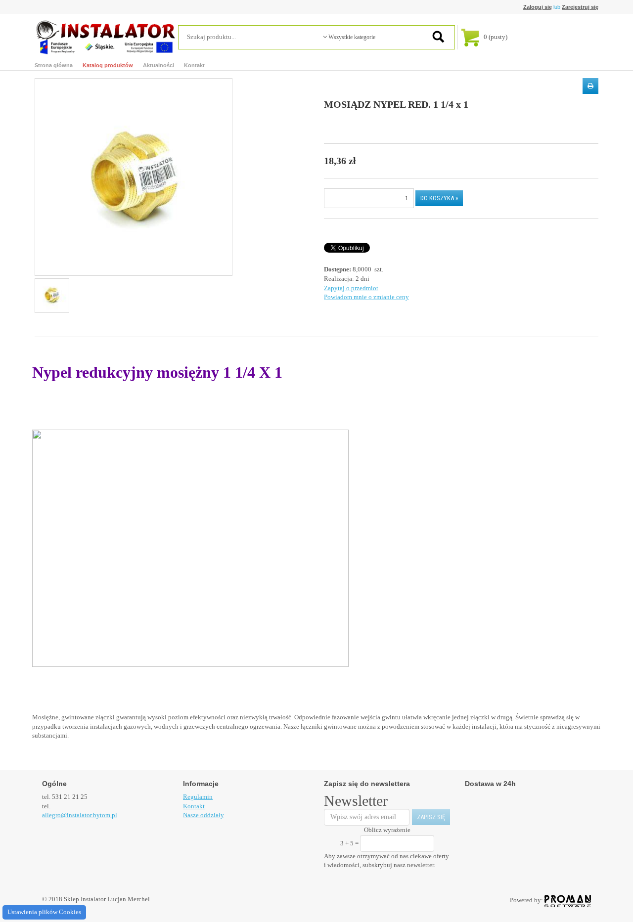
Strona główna (54, 65)
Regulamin (198, 796)
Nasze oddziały (203, 815)
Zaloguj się (537, 7)
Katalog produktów (108, 65)
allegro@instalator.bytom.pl (79, 815)
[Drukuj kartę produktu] (590, 86)
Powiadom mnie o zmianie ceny (366, 297)
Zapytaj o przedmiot (351, 288)
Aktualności (158, 65)
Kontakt (194, 65)
